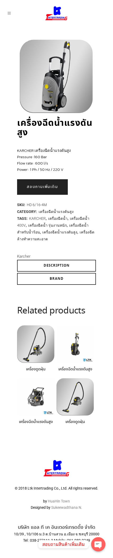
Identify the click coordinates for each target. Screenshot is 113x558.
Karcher (23, 256)
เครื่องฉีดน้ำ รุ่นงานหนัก (47, 225)
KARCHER (37, 218)
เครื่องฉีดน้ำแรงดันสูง (56, 212)
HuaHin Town (59, 501)
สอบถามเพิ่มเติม (42, 187)
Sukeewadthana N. (66, 507)
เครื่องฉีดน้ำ (58, 218)
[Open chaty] (98, 544)
